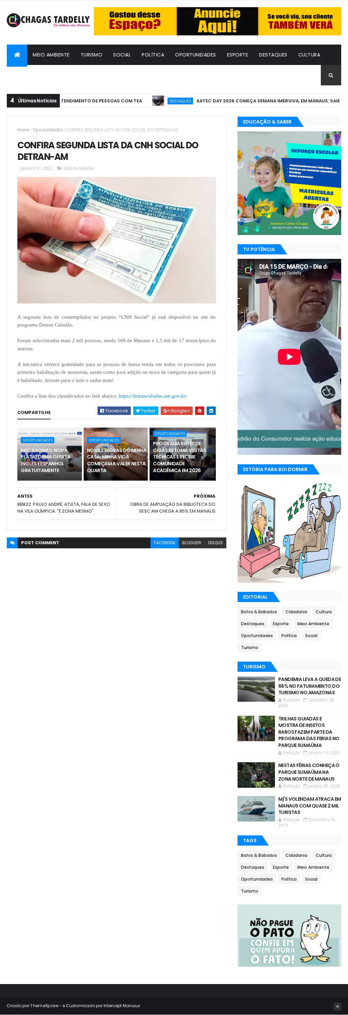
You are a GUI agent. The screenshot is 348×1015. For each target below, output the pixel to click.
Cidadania (82, 75)
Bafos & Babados (35, 75)
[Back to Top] (337, 1006)
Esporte (237, 54)
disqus (215, 543)
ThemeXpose (44, 1006)
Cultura (309, 54)
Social (122, 54)
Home (23, 130)
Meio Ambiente (51, 54)
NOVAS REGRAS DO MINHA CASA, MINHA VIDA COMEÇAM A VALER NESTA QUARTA (116, 460)
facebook (164, 543)
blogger (191, 543)
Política (153, 54)
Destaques (273, 54)
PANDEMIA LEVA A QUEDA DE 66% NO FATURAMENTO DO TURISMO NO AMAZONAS (309, 686)
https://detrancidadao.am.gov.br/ (153, 396)
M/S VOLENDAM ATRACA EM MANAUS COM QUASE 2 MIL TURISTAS (309, 806)
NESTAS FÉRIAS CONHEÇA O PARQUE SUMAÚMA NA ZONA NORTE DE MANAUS (309, 772)
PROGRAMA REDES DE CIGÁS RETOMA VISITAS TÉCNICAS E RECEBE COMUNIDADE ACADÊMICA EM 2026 (179, 456)
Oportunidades (195, 54)
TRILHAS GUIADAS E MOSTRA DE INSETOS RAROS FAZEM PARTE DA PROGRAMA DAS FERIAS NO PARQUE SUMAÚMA (309, 732)
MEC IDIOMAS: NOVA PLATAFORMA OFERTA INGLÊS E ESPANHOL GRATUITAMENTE (45, 460)
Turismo (92, 54)
